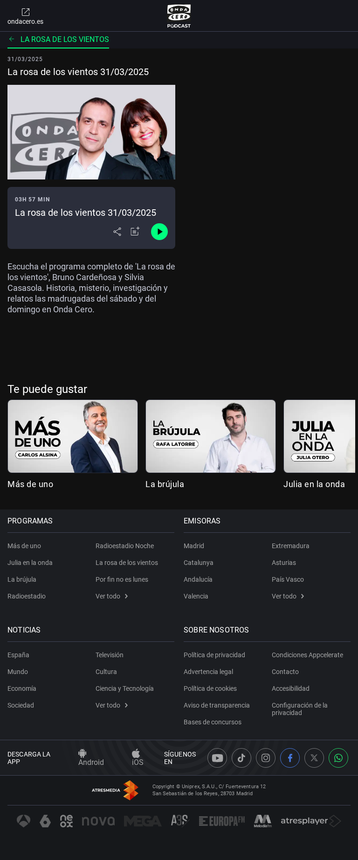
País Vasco (288, 579)
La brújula (164, 484)
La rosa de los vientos (65, 39)
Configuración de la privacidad (300, 709)
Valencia (196, 596)
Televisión (110, 655)
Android (91, 762)
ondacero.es (25, 21)
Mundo (17, 671)
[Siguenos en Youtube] (217, 758)
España (18, 655)
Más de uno (30, 484)
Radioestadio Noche (125, 546)
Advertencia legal (208, 671)
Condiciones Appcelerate (307, 655)
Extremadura (291, 546)
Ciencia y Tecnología (125, 688)
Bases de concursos (212, 722)
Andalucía (198, 579)
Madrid (194, 546)
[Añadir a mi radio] (135, 231)
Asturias (284, 562)
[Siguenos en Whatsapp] (338, 758)
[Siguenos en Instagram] (265, 758)
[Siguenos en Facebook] (290, 758)
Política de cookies (210, 688)
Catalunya (198, 562)
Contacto (285, 671)
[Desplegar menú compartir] (117, 231)
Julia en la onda (314, 484)
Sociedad (20, 705)
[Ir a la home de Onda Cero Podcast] (179, 16)
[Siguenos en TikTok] (241, 758)
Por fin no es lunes (122, 579)
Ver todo (108, 596)
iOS (138, 762)
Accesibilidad (291, 688)
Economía (21, 688)
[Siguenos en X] (314, 758)
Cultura (106, 671)
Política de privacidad (214, 655)
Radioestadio (26, 596)
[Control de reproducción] (159, 231)
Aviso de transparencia (217, 705)
